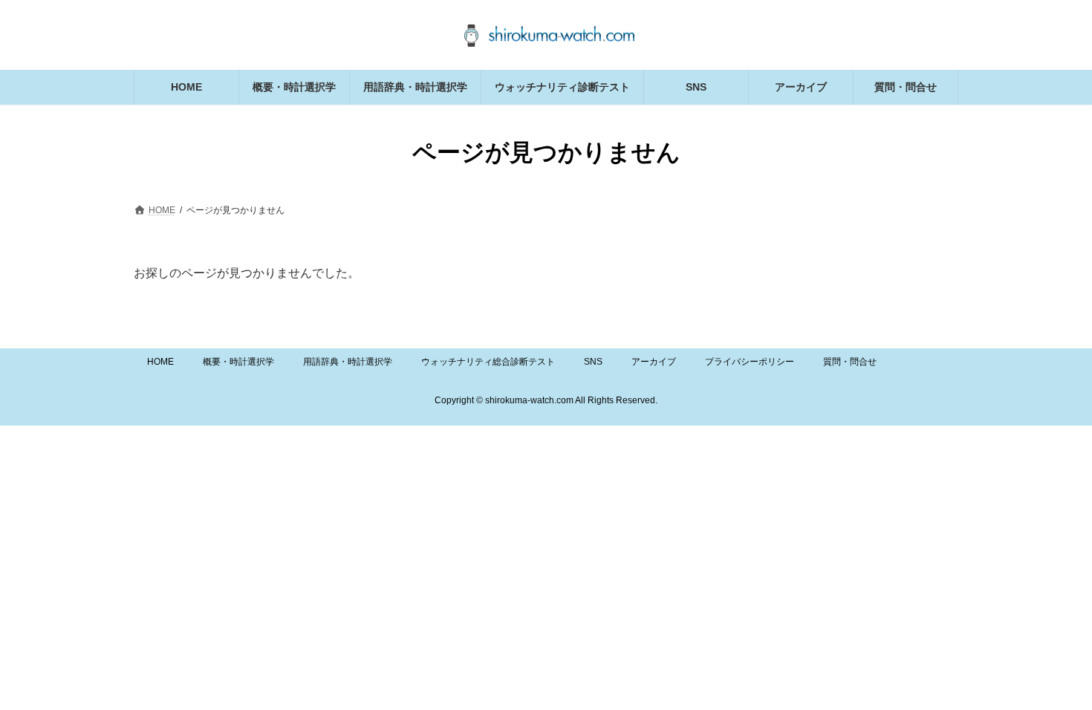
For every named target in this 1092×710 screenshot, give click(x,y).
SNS (593, 361)
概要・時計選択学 (238, 361)
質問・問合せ (850, 361)
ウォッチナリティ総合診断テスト (488, 361)
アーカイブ (653, 361)
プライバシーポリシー (749, 361)
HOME (160, 361)
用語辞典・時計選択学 (347, 361)
